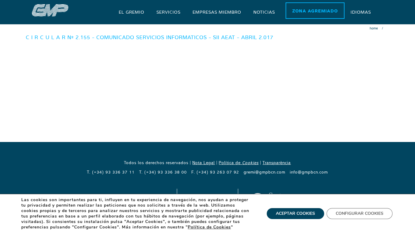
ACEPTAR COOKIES (295, 213)
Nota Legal (203, 163)
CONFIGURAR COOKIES (359, 213)
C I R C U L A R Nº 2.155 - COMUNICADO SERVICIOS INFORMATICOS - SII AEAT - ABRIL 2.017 (149, 37)
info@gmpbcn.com (309, 172)
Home (374, 28)
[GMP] (50, 9)
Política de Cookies (209, 227)
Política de (239, 163)
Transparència (276, 163)
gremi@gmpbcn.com (264, 172)
